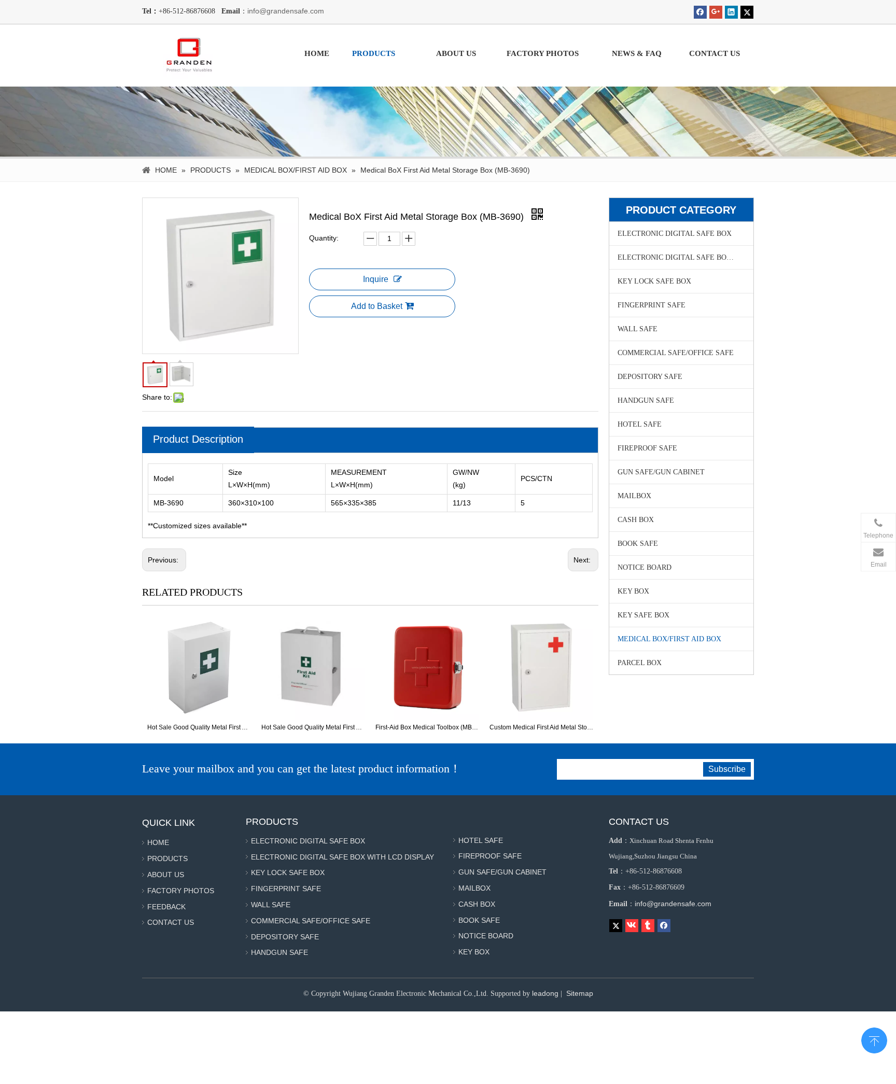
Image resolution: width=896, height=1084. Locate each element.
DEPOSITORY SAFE (650, 377)
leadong (545, 993)
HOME (158, 842)
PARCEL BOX (640, 663)
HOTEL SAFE (640, 424)
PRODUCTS (167, 858)
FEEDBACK (166, 907)
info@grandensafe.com (285, 11)
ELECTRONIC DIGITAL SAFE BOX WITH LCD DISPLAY (685, 257)
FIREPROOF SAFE (647, 448)
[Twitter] (746, 12)
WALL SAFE (637, 329)
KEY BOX (633, 591)
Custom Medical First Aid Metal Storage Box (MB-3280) (541, 727)
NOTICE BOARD (644, 567)
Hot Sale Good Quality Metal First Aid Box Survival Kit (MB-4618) (313, 727)
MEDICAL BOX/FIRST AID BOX (669, 639)
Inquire (375, 279)
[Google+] (715, 12)
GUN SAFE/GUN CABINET (661, 472)
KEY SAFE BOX (643, 615)
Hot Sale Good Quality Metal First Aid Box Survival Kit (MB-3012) (199, 727)
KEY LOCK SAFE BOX (654, 281)
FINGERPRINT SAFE (651, 305)
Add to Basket (376, 306)
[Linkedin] (731, 12)
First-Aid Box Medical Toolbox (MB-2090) (427, 727)
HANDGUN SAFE (646, 400)
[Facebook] (700, 12)
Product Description (198, 439)
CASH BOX (636, 520)
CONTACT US (170, 922)
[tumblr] (647, 925)
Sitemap (579, 993)
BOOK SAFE (638, 543)
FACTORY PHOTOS (180, 890)
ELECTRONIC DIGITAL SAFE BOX (675, 233)
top (874, 1039)
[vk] (631, 925)
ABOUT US (165, 874)
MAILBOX (634, 496)
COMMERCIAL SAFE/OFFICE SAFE (676, 353)
